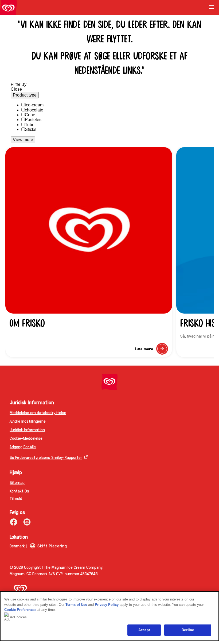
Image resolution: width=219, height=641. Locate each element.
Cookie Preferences (20, 610)
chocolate (34, 110)
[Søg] (198, 7)
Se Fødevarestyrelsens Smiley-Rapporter (46, 457)
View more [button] (23, 139)
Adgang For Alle (23, 446)
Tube (29, 124)
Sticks (30, 129)
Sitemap (17, 482)
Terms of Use (76, 605)
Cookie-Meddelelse (26, 438)
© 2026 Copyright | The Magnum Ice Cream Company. (56, 567)
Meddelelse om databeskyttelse (38, 412)
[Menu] (211, 8)
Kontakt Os (19, 491)
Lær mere (151, 350)
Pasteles (33, 119)
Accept (144, 630)
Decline (188, 630)
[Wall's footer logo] (109, 382)
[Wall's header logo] (8, 8)
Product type (25, 95)
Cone (30, 115)
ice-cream (34, 105)
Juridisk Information (27, 429)
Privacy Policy (107, 605)
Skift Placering (52, 545)
